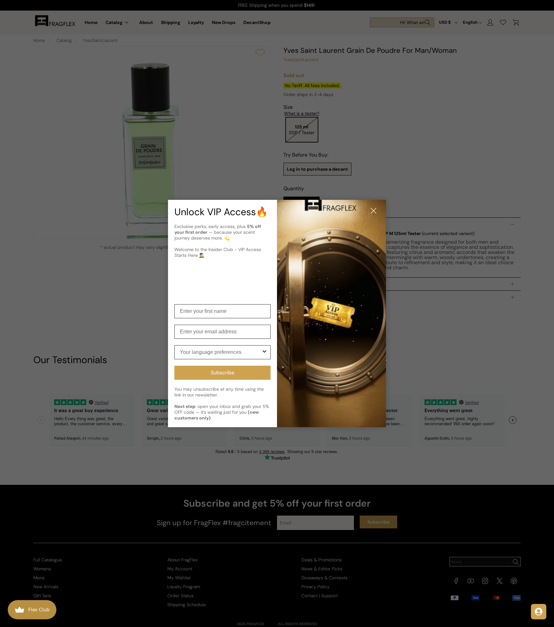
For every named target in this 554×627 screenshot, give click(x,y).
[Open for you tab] (538, 611)
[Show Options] (264, 352)
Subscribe (222, 372)
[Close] (373, 211)
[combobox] (220, 352)
